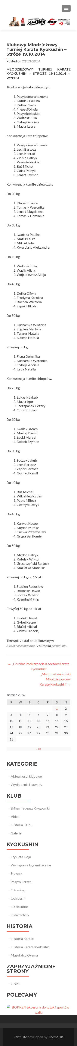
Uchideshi (18, 898)
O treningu (18, 890)
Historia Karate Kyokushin (30, 947)
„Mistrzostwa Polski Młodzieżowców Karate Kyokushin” (55, 679)
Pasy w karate (21, 882)
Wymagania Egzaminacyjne (31, 865)
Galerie (16, 833)
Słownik (16, 873)
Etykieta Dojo (21, 857)
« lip (38, 749)
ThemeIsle (56, 1037)
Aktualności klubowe (20, 646)
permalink (59, 646)
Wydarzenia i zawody (26, 784)
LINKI (15, 983)
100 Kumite (19, 907)
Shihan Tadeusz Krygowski (30, 808)
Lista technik (20, 915)
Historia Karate (22, 939)
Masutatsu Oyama (24, 955)
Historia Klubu (21, 825)
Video (15, 816)
